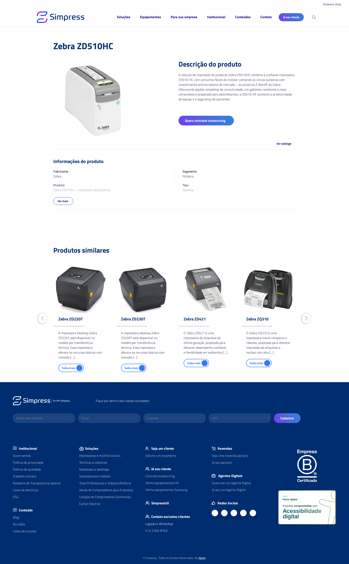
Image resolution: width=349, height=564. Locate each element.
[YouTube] (234, 513)
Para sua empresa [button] (184, 17)
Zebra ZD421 (195, 319)
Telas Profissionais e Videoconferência (105, 483)
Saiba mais (68, 368)
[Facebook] (215, 513)
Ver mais (63, 201)
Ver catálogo (283, 143)
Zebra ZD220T (70, 319)
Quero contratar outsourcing (205, 120)
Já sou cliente (291, 17)
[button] (314, 17)
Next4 (202, 558)
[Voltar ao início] (60, 17)
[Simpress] (243, 513)
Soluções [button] (123, 17)
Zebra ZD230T (133, 319)
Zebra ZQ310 (257, 319)
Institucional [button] (216, 17)
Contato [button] (266, 17)
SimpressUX (160, 503)
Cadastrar (287, 418)
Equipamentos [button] (150, 17)
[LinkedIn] (224, 513)
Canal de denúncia (25, 490)
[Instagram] (253, 513)
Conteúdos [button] (243, 17)
